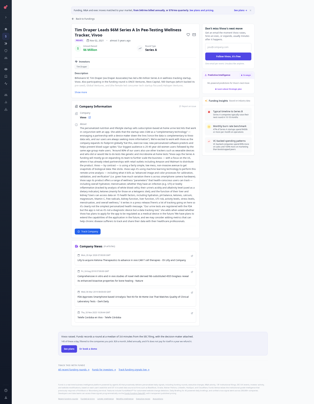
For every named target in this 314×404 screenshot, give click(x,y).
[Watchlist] (5, 69)
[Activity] (5, 83)
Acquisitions (158, 398)
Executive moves (143, 398)
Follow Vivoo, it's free (228, 56)
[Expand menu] (5, 17)
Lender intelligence (105, 398)
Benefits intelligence (124, 398)
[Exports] (5, 109)
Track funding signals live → (134, 369)
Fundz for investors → (104, 369)
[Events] (5, 36)
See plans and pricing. (202, 10)
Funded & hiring (88, 398)
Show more (81, 92)
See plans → (240, 10)
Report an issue (189, 106)
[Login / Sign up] (5, 397)
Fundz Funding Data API (134, 393)
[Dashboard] (5, 29)
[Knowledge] (5, 390)
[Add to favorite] (188, 35)
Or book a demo (88, 348)
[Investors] (5, 57)
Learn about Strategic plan (229, 89)
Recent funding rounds (68, 398)
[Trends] (5, 102)
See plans (69, 348)
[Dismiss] (250, 10)
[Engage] (5, 94)
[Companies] (5, 43)
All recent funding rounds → (73, 369)
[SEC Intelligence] (5, 50)
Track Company (89, 231)
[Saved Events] (5, 76)
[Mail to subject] (194, 35)
